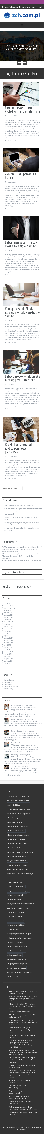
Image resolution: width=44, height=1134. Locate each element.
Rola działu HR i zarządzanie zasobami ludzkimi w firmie (22, 554)
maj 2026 (7, 603)
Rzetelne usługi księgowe (19, 743)
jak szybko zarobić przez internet (18, 835)
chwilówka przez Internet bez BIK (18, 801)
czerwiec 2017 (8, 661)
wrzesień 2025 (9, 610)
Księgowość (8, 682)
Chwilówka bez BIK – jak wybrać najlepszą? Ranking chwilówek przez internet (21, 1030)
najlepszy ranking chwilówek (16, 895)
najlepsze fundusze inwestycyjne (18, 891)
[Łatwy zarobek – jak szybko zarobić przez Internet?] (21, 362)
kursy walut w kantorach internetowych (20, 874)
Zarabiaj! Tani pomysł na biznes (20, 175)
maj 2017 (7, 663)
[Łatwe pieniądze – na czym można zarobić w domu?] (21, 228)
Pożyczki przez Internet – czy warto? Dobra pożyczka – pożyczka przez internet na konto (23, 1022)
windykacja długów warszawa (17, 959)
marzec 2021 (8, 631)
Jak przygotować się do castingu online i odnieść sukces (22, 560)
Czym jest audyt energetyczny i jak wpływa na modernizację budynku (22, 47)
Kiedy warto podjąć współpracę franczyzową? (19, 505)
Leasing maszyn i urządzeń (16, 878)
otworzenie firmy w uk (14, 916)
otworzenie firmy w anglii (15, 912)
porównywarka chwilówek (16, 925)
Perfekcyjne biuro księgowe (20, 755)
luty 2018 (7, 656)
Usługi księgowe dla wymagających (23, 731)
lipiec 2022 (7, 624)
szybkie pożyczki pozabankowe (17, 946)
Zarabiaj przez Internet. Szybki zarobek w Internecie (23, 109)
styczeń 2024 (8, 617)
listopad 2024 (8, 615)
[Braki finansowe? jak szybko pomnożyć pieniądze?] (21, 429)
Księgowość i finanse (11, 686)
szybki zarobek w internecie (16, 951)
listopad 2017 (8, 659)
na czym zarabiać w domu (16, 886)
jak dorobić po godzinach (15, 818)
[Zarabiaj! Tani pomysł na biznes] (21, 160)
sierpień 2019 (8, 640)
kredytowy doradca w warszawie (18, 865)
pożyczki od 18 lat (13, 929)
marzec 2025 (8, 613)
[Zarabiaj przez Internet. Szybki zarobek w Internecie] (21, 94)
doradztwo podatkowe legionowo (18, 814)
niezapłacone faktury (14, 899)
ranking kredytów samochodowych (19, 934)
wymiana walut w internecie (16, 968)
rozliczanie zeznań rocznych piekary (19, 938)
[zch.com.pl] (22, 15)
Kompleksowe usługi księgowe (21, 705)
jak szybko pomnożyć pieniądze (18, 826)
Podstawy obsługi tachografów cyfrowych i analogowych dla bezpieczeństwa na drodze (23, 999)
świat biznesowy (12, 976)
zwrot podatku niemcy (14, 972)
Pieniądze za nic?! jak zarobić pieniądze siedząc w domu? (22, 312)
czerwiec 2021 (8, 629)
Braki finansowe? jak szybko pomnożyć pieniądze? (18, 448)
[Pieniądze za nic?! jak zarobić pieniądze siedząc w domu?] (21, 294)
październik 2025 (9, 608)
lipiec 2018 (7, 645)
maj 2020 (7, 633)
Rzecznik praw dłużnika (15, 942)
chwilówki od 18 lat (13, 805)
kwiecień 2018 (8, 652)
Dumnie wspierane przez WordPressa (16, 1127)
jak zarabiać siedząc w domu (17, 844)
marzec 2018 (8, 654)
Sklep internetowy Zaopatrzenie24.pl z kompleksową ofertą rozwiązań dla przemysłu (22, 1060)
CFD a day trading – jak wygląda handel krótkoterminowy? (22, 547)
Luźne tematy (8, 689)
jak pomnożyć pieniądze (15, 822)
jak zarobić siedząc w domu (16, 856)
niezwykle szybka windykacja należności (20, 904)
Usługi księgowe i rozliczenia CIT (22, 719)
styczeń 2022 (8, 626)
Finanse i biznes (11, 140)
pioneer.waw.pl (9, 514)
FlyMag (38, 1127)
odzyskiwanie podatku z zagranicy (18, 908)
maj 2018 (7, 649)
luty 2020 (7, 636)
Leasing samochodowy (15, 882)
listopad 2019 (8, 638)
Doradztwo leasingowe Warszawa (18, 809)
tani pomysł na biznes (14, 955)
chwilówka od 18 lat (27, 796)
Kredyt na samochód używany (17, 861)
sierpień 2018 (8, 642)
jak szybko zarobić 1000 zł (16, 831)
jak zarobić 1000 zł (13, 848)
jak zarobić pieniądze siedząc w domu (20, 852)
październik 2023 (9, 620)
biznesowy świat (12, 796)
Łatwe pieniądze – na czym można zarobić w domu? (22, 244)
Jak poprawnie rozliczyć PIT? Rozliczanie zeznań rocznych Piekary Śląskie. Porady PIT (22, 1006)
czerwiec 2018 (8, 647)
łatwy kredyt (28, 972)
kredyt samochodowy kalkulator (18, 869)
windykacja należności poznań (17, 964)
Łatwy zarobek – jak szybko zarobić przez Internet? (22, 378)
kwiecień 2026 (8, 606)
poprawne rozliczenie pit (15, 921)
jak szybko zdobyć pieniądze (16, 839)
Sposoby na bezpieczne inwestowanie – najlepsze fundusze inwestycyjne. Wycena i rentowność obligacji (23, 1052)
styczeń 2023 (8, 622)
